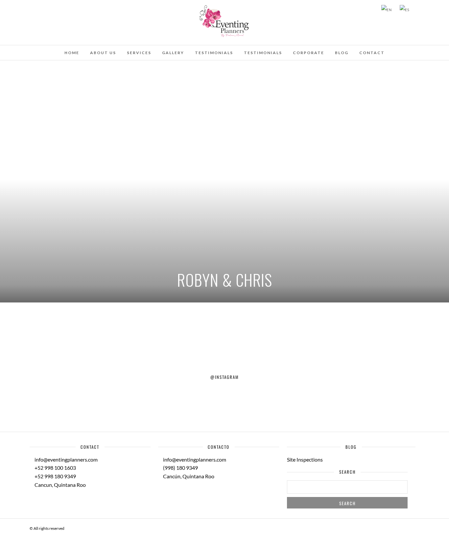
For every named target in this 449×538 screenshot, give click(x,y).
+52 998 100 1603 (55, 468)
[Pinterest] (49, 9)
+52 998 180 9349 (55, 476)
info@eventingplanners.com (66, 459)
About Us (103, 52)
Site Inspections (305, 459)
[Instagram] (58, 9)
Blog (341, 52)
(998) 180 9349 (180, 468)
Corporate (308, 52)
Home (71, 52)
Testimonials (214, 52)
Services (139, 52)
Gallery (173, 52)
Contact (372, 52)
